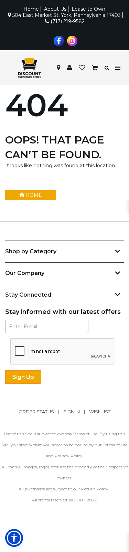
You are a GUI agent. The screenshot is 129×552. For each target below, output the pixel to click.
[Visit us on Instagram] (71, 40)
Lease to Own (88, 9)
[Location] (58, 68)
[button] (69, 68)
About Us (55, 9)
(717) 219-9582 (67, 21)
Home (31, 9)
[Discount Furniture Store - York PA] (29, 68)
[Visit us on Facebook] (58, 40)
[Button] (118, 68)
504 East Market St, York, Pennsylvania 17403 (66, 15)
